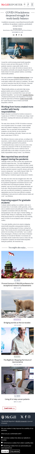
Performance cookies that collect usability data (18, 443)
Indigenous (17, 319)
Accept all (5, 451)
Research (17, 356)
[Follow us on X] (22, 416)
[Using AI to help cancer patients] (17, 380)
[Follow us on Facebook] (26, 417)
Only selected (14, 451)
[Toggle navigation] (32, 4)
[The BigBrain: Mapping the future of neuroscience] (17, 341)
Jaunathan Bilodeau (28, 95)
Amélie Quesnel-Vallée (26, 98)
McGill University (21, 421)
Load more (8, 408)
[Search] (28, 4)
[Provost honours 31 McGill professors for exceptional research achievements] (17, 264)
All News (17, 280)
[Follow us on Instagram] (29, 417)
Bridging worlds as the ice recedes (17, 323)
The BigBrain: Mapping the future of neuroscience (18, 361)
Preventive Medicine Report (21, 77)
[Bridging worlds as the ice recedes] (17, 304)
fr (24, 4)
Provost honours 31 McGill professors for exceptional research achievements (18, 284)
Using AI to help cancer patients (17, 399)
